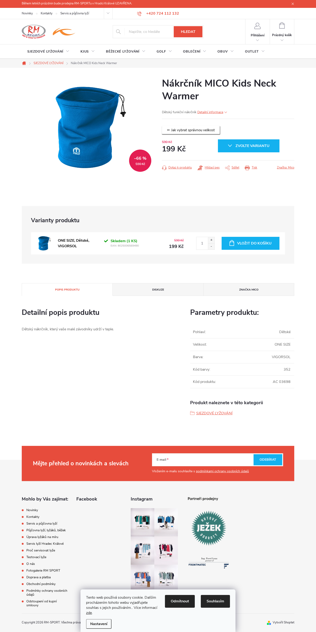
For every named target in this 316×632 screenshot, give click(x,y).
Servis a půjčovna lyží (74, 13)
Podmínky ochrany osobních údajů (46, 592)
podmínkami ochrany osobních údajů (222, 471)
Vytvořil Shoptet (283, 622)
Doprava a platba (38, 577)
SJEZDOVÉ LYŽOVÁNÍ (214, 413)
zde (89, 612)
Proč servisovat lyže (40, 550)
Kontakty (47, 13)
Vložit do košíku (254, 243)
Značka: (285, 168)
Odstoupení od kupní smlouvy (41, 603)
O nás (30, 564)
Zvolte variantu (252, 145)
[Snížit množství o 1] (211, 246)
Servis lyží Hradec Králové (45, 543)
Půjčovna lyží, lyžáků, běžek (46, 530)
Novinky (27, 13)
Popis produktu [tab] (67, 289)
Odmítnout (180, 601)
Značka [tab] (248, 289)
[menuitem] (48, 51)
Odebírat (268, 459)
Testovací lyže (36, 557)
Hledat (188, 31)
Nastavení (98, 623)
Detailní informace (210, 112)
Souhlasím (215, 601)
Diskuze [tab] (158, 289)
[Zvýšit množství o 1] (211, 240)
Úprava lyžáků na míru (42, 537)
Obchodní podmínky (41, 584)
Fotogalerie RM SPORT (43, 570)
